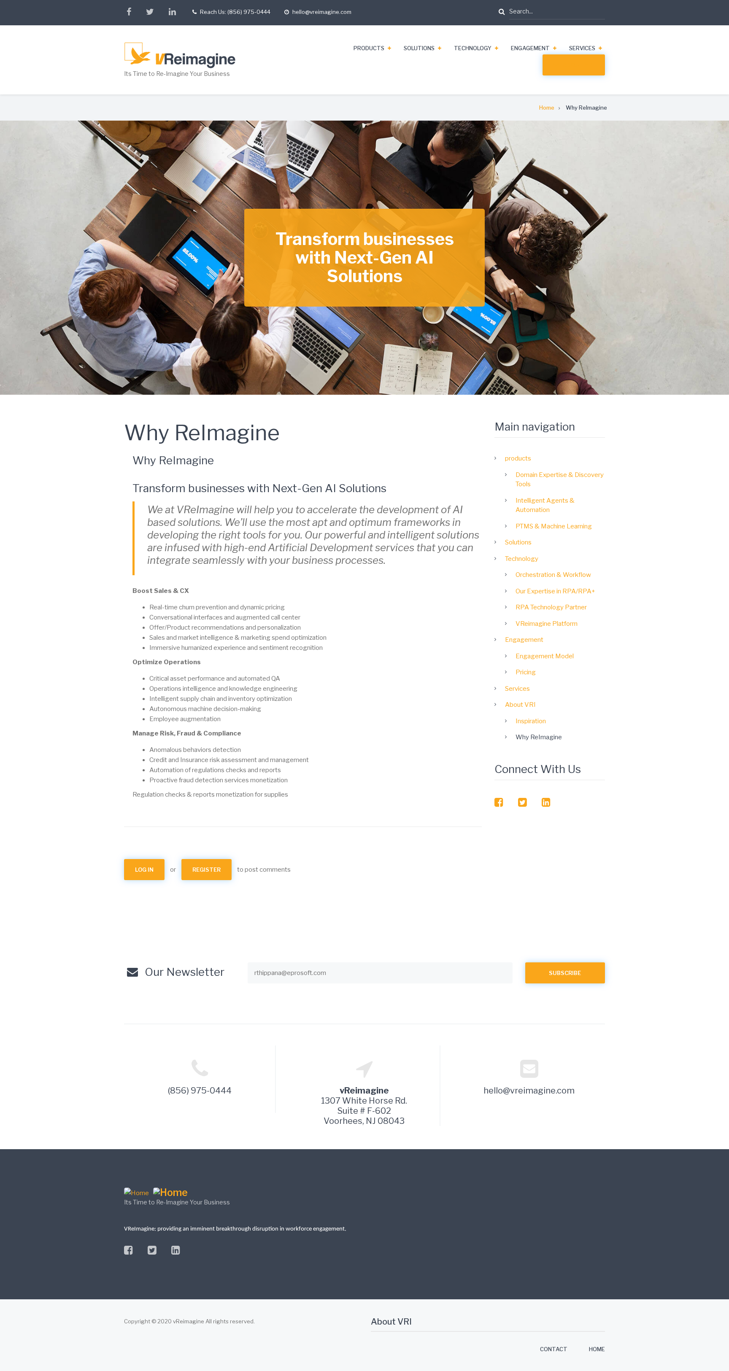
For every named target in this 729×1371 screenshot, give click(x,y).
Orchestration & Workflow (553, 575)
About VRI (578, 65)
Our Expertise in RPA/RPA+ (555, 591)
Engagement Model (545, 656)
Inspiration (531, 721)
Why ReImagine (539, 737)
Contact (553, 1349)
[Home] (197, 55)
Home (597, 1349)
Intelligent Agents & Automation (545, 505)
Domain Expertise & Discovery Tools (560, 479)
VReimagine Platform (547, 624)
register (206, 869)
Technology (472, 48)
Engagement (530, 48)
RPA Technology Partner (551, 607)
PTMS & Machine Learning (554, 526)
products (369, 48)
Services (582, 48)
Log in (144, 869)
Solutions (419, 48)
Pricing (526, 672)
